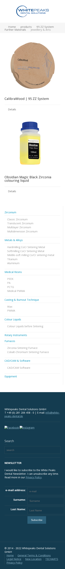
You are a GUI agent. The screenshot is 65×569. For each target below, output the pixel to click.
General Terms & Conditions (34, 555)
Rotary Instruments (16, 335)
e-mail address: (15, 490)
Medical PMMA (16, 291)
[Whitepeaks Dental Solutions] (32, 11)
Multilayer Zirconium (19, 227)
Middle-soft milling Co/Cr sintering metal (30, 255)
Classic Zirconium (17, 219)
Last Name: (18, 509)
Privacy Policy (14, 562)
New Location (33, 559)
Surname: (19, 499)
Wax (9, 306)
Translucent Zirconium (20, 223)
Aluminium (13, 263)
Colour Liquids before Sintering (25, 326)
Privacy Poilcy (34, 477)
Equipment (11, 376)
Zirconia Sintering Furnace (22, 348)
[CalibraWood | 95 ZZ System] (32, 65)
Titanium (12, 259)
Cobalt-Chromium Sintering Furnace (28, 352)
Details (12, 109)
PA (8, 282)
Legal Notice (13, 559)
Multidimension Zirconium (22, 231)
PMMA (11, 310)
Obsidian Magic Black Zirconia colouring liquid (28, 179)
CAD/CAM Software (18, 367)
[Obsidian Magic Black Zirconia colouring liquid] (32, 144)
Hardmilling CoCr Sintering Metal (26, 247)
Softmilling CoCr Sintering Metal (25, 251)
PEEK (10, 279)
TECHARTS (51, 559)
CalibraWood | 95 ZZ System (27, 98)
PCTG (10, 287)
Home (10, 555)
